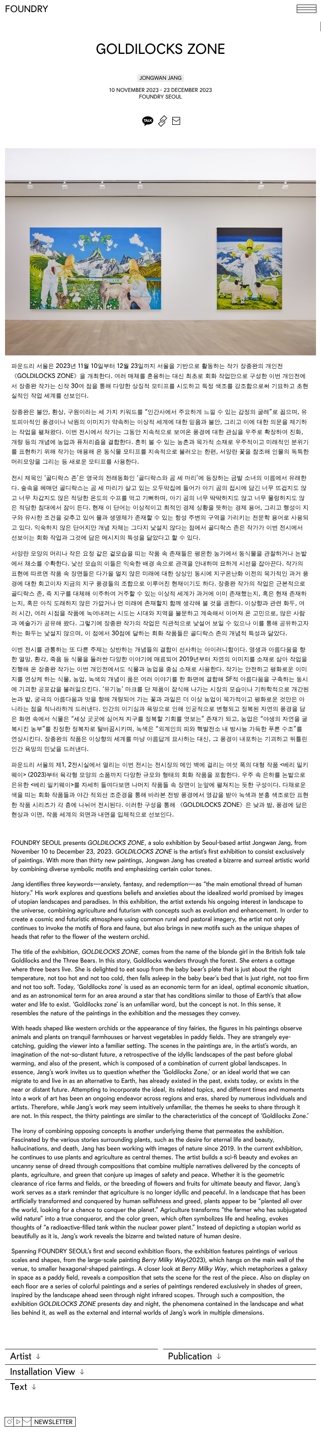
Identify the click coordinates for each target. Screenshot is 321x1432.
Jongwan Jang (161, 78)
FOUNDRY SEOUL (160, 97)
